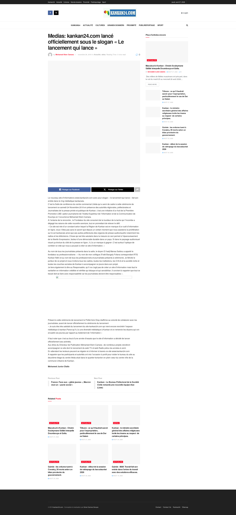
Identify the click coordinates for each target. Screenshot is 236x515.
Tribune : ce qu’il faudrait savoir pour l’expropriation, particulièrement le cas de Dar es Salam (94, 431)
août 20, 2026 (86, 476)
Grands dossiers (76, 2)
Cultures (66, 2)
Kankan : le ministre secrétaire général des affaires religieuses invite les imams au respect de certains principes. (126, 431)
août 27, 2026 (54, 437)
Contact (158, 507)
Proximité (86, 2)
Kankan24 (51, 2)
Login (185, 13)
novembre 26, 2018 (84, 54)
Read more (152, 84)
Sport (104, 2)
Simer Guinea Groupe (91, 507)
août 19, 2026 (118, 476)
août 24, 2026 (118, 439)
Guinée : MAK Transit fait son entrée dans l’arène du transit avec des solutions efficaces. (125, 469)
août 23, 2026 (54, 478)
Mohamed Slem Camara (65, 54)
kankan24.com (58, 507)
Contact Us (167, 507)
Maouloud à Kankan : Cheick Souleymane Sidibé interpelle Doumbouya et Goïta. (61, 430)
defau (104, 54)
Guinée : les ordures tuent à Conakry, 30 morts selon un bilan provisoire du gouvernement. (60, 470)
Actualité (59, 2)
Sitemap (185, 507)
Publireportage (96, 2)
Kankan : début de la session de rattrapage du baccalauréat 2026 (93, 469)
